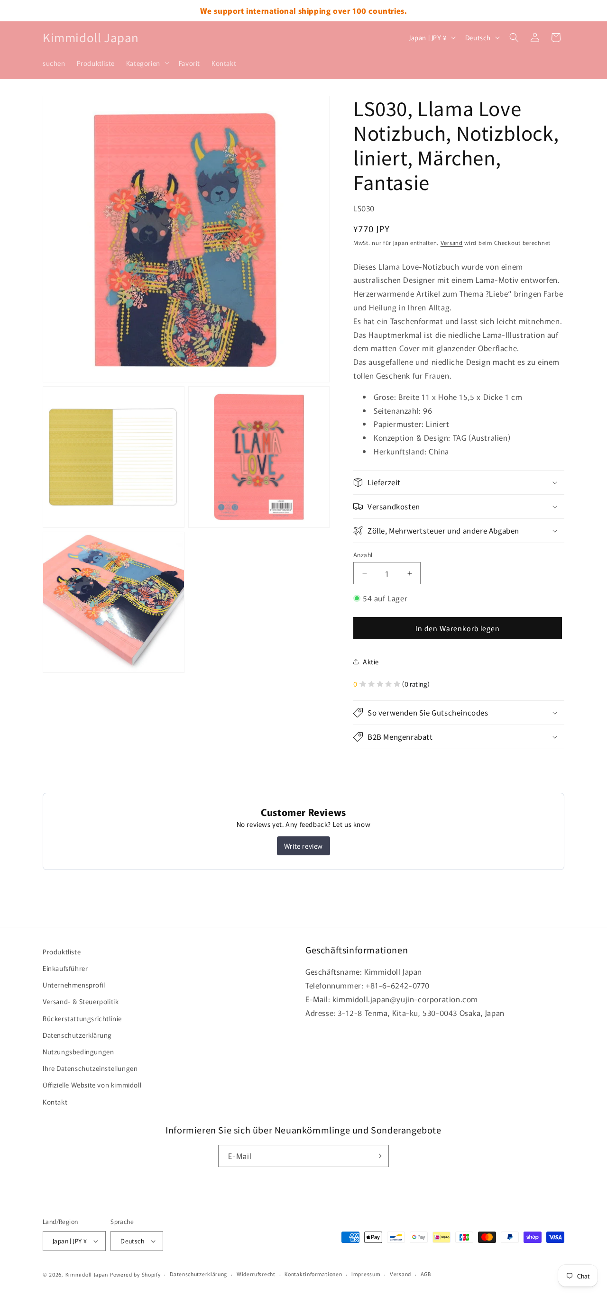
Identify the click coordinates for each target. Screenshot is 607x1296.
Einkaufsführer (65, 968)
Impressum (365, 1274)
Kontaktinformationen (313, 1274)
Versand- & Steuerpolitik (81, 1001)
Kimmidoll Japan (87, 1274)
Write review (303, 846)
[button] (146, 63)
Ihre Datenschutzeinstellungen (90, 1068)
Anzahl (362, 554)
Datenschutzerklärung (77, 1035)
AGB (426, 1274)
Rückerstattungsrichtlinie (82, 1018)
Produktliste (62, 951)
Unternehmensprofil (74, 984)
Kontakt (55, 1101)
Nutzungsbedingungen (78, 1051)
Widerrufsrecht (256, 1274)
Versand (452, 242)
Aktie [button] (371, 661)
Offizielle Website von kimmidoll (92, 1084)
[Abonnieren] (378, 1156)
